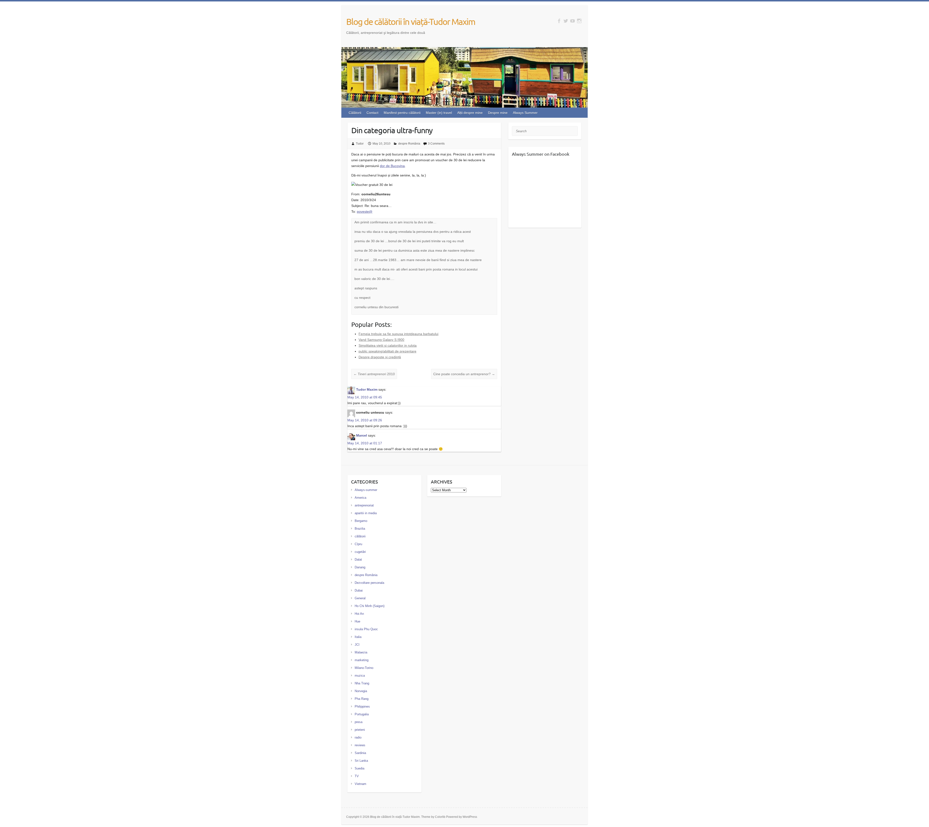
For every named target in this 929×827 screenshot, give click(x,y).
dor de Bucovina (392, 166)
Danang (360, 567)
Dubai (359, 590)
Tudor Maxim (366, 389)
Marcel (361, 435)
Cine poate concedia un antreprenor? (464, 374)
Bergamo (361, 521)
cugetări (360, 552)
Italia (358, 637)
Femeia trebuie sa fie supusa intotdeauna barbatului (398, 334)
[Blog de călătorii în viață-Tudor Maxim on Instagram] (579, 21)
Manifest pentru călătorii (402, 113)
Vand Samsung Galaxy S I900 (381, 340)
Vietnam (360, 784)
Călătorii (355, 113)
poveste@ (364, 211)
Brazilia (360, 528)
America (360, 497)
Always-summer (366, 490)
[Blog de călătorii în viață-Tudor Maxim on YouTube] (572, 21)
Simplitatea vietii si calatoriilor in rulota (388, 345)
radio (358, 737)
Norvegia (361, 691)
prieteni (360, 730)
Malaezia (361, 652)
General (360, 598)
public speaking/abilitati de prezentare (387, 351)
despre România (409, 143)
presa (358, 722)
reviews (360, 745)
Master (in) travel (439, 113)
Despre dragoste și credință (380, 357)
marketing (361, 660)
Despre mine (498, 113)
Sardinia (360, 753)
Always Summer (525, 113)
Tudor (360, 143)
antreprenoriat (364, 505)
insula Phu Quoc (366, 629)
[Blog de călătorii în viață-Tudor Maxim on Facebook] (559, 21)
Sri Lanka (361, 760)
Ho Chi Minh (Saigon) (369, 606)
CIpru (358, 544)
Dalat (358, 559)
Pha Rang (361, 699)
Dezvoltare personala (369, 583)
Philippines (362, 706)
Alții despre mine (470, 113)
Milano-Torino (364, 668)
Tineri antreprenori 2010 (374, 374)
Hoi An (359, 613)
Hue (357, 621)
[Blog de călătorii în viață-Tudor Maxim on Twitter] (565, 21)
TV (357, 776)
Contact (372, 113)
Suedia (359, 768)
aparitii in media (366, 513)
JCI (357, 644)
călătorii (360, 536)
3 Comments (436, 143)
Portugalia (362, 714)
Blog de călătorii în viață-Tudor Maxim (410, 21)
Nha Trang (362, 683)
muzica (360, 675)
